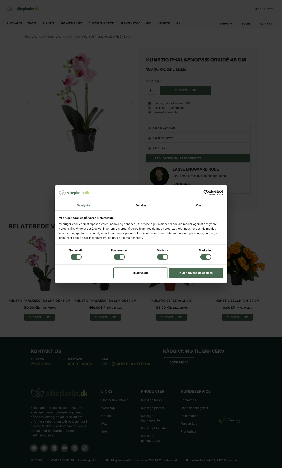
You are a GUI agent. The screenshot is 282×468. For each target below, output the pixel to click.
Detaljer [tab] (141, 205)
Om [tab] (198, 205)
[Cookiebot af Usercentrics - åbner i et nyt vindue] (206, 193)
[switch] (119, 257)
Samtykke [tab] (83, 205)
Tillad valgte (140, 272)
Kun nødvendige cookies (196, 272)
